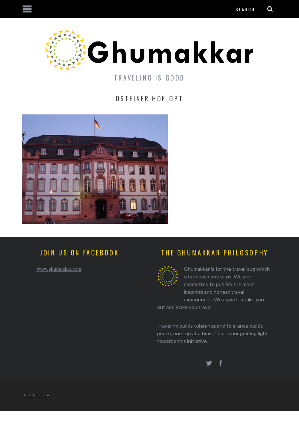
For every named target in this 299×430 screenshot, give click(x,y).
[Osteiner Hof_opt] (95, 221)
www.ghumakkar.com (58, 268)
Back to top (34, 395)
